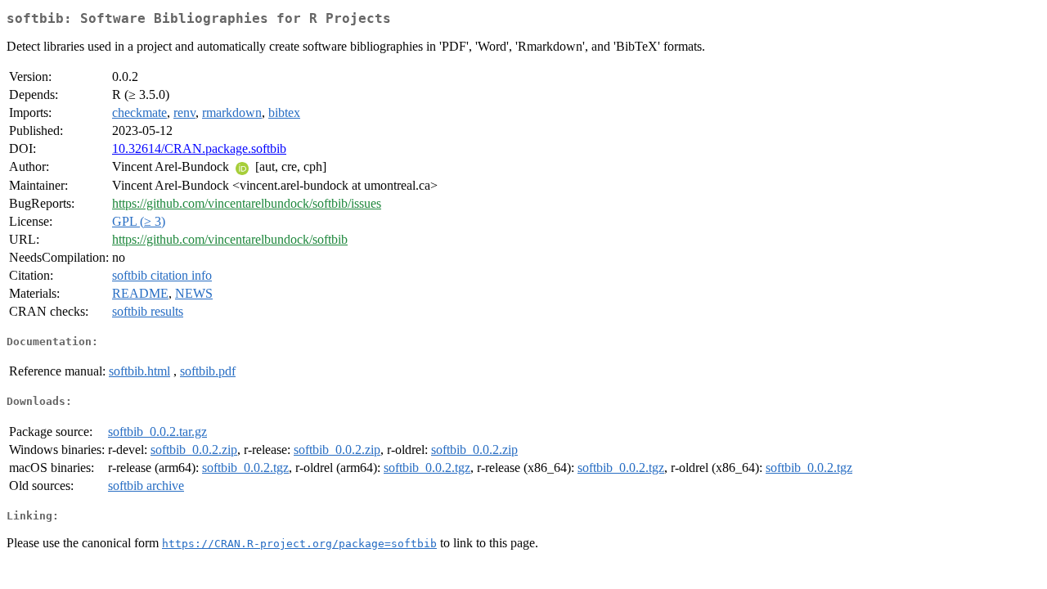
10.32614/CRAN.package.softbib (199, 148)
